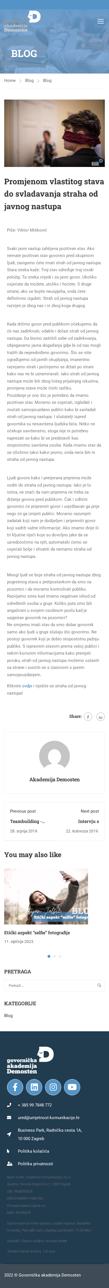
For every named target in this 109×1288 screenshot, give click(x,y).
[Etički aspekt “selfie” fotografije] (46, 896)
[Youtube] (72, 1087)
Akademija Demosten (54, 779)
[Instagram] (53, 1087)
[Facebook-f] (15, 1087)
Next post (90, 811)
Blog (29, 80)
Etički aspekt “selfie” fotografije (37, 932)
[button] (49, 956)
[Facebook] (88, 717)
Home (10, 80)
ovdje (27, 685)
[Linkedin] (34, 1087)
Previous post (23, 811)
